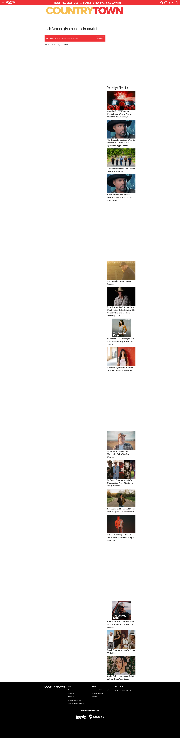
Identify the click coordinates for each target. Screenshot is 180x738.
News (57, 2)
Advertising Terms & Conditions (76, 703)
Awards (116, 2)
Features (67, 2)
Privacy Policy (71, 693)
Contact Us (94, 696)
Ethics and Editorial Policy (74, 700)
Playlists (88, 2)
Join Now (100, 38)
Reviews (100, 2)
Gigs (108, 2)
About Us (70, 690)
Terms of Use (71, 696)
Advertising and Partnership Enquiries (101, 690)
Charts (78, 2)
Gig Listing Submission (97, 693)
